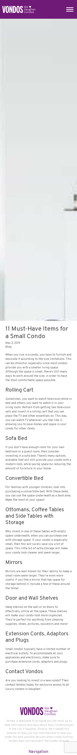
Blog (8, 347)
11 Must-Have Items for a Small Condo (36, 332)
